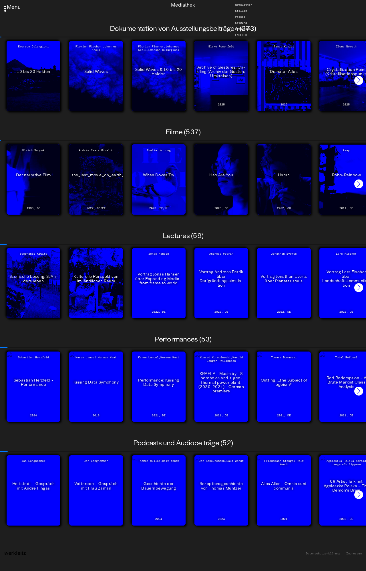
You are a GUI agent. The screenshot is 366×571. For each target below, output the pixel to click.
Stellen (241, 11)
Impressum (354, 553)
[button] (358, 80)
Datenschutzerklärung (323, 553)
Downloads (242, 29)
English (241, 35)
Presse (240, 17)
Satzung (241, 23)
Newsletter (243, 5)
